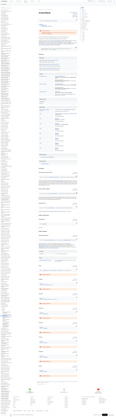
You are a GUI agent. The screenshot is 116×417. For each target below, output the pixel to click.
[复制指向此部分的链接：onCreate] (44, 293)
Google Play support (102, 401)
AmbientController (60, 42)
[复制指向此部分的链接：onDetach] (44, 322)
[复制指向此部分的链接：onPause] (43, 337)
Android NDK (84, 404)
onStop (45, 371)
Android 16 (66, 399)
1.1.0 (76, 14)
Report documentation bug (103, 399)
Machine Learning (33, 399)
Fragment (55, 20)
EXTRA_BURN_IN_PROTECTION (59, 76)
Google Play (32, 1)
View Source (74, 13)
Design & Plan (18, 1)
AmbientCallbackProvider (43, 244)
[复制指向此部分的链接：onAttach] (43, 279)
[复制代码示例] (76, 47)
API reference (4, 4)
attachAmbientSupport (57, 40)
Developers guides (84, 399)
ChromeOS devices (50, 401)
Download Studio (84, 402)
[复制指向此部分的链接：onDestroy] (44, 308)
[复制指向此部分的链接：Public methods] (48, 231)
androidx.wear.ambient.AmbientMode (46, 26)
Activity (74, 40)
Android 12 (66, 405)
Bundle (59, 124)
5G (30, 405)
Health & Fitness (32, 401)
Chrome (29, 410)
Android (14, 398)
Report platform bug (102, 398)
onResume (56, 144)
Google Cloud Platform (39, 410)
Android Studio (109, 1)
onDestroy (56, 129)
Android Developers (41, 9)
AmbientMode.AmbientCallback (53, 60)
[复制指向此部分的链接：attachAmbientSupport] (49, 235)
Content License (62, 381)
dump (56, 113)
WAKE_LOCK (55, 38)
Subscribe (105, 414)
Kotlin (73, 16)
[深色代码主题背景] (76, 19)
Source (14, 402)
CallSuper (57, 118)
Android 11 (66, 407)
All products (46, 410)
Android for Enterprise (16, 399)
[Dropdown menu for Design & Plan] (22, 1)
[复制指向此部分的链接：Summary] (44, 54)
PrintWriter (72, 113)
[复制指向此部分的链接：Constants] (45, 168)
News (14, 404)
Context (59, 119)
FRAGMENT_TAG (57, 91)
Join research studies (102, 402)
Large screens (50, 398)
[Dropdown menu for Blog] (41, 1)
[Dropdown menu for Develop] (28, 1)
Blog (39, 1)
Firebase (33, 410)
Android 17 (66, 398)
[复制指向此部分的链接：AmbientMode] (46, 219)
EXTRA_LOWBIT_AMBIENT (53, 193)
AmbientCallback (42, 42)
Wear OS (49, 399)
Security (14, 401)
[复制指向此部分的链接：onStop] (43, 366)
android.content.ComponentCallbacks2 (48, 157)
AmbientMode (49, 20)
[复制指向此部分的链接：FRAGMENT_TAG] (47, 203)
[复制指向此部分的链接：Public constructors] (50, 215)
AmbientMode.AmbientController (54, 68)
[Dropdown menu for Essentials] (14, 1)
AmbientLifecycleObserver (47, 32)
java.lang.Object (41, 24)
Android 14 (66, 402)
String (45, 76)
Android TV (49, 404)
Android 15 (66, 401)
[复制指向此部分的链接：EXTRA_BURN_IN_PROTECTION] (53, 172)
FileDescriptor (65, 113)
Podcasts (14, 407)
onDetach (56, 134)
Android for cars (50, 402)
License (17, 414)
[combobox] (92, 1)
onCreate (56, 124)
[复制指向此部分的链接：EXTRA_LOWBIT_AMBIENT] (51, 189)
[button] (6, 9)
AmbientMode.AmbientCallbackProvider (52, 64)
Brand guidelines (21, 414)
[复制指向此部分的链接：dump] (42, 265)
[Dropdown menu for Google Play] (35, 1)
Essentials (11, 1)
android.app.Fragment (43, 25)
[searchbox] (6, 8)
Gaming (31, 398)
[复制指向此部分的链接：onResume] (44, 351)
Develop (25, 1)
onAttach (56, 119)
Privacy (31, 404)
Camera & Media (32, 402)
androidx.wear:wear (74, 12)
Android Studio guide (85, 398)
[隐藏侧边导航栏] (11, 415)
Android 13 (66, 404)
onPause (56, 139)
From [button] (47, 157)
